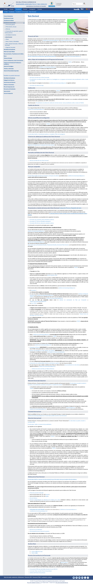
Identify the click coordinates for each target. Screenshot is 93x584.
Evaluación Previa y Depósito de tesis (71, 208)
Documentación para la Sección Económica (39, 531)
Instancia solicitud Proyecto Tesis (68, 40)
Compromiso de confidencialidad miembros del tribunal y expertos (44, 363)
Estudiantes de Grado (8, 18)
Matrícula (8, 29)
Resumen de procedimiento (36, 529)
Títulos (7, 39)
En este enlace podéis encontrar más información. (56, 415)
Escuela (5, 9)
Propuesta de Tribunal (35, 347)
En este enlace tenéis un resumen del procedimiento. (40, 424)
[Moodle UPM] (77, 9)
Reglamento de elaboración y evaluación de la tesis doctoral (41, 145)
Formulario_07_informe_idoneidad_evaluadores (40, 221)
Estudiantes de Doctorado (22, 11)
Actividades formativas (11, 34)
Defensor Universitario (9, 84)
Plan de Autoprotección (9, 86)
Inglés (47, 496)
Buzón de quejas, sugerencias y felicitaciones (14, 577)
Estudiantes (18, 9)
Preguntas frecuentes (10, 47)
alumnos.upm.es (64, 562)
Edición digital (35, 553)
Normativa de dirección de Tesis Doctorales (39, 77)
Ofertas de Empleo (8, 58)
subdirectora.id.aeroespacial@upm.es (68, 509)
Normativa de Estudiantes (9, 89)
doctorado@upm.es (70, 407)
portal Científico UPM (52, 275)
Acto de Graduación (8, 93)
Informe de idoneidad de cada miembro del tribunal (42, 350)
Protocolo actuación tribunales (36, 492)
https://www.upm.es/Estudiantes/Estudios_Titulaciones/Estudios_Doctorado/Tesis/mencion (48, 244)
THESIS (70, 62)
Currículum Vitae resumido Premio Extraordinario (41, 571)
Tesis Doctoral (32, 11)
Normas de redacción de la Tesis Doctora (39, 160)
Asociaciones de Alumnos (9, 82)
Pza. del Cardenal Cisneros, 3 (34, 582)
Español (47, 494)
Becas (5, 56)
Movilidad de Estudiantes (9, 49)
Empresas (40, 9)
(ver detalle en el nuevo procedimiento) (56, 352)
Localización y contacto (47, 577)
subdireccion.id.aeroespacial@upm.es (51, 40)
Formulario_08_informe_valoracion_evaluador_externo (42, 223)
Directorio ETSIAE (37, 577)
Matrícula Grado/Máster (9, 51)
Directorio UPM (28, 577)
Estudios (11, 9)
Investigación (32, 9)
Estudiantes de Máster (9, 20)
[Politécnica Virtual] (82, 9)
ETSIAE (6, 11)
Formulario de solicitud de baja (36, 85)
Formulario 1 (34, 290)
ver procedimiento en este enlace (72, 364)
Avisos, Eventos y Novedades (12, 41)
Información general (10, 24)
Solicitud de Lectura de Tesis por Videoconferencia (43, 368)
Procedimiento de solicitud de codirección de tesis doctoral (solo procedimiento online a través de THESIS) (60, 102)
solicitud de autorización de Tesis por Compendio (72, 300)
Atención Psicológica (8, 66)
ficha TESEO (34, 303)
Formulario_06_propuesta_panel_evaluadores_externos (42, 219)
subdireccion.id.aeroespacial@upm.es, (36, 231)
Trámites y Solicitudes (9, 68)
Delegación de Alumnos (9, 80)
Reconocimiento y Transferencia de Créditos (14, 53)
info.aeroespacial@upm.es (62, 582)
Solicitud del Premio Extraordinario (37, 572)
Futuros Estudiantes (8, 16)
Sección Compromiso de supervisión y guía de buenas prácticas (42, 56)
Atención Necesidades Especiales (11, 70)
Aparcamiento (7, 91)
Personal (25, 9)
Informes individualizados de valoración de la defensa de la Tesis (45, 499)
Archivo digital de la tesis (37, 551)
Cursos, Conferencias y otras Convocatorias (13, 60)
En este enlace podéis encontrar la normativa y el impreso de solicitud (43, 175)
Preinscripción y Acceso (11, 26)
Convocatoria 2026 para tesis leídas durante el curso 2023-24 (43, 569)
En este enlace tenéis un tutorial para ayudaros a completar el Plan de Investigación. (46, 134)
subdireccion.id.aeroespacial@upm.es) (39, 511)
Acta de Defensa (33, 498)
